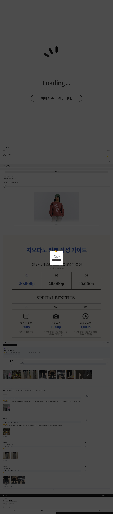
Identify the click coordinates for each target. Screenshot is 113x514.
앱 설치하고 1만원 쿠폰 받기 (56, 260)
